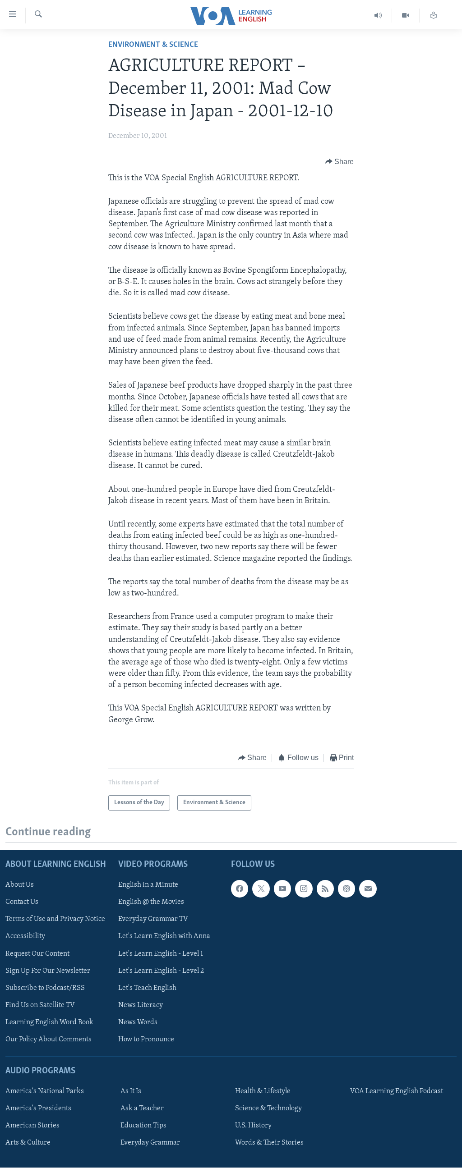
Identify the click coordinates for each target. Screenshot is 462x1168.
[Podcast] (346, 889)
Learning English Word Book (49, 1022)
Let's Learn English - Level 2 (161, 971)
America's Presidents (38, 1108)
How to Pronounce (146, 1039)
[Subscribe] (367, 889)
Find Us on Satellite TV (40, 1005)
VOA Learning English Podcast (396, 1091)
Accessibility (25, 936)
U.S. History (253, 1125)
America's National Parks (44, 1091)
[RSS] (325, 889)
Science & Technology (268, 1108)
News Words (137, 1022)
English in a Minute (148, 885)
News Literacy (140, 1005)
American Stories (32, 1125)
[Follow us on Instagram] (303, 889)
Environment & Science (153, 45)
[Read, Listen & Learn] (434, 16)
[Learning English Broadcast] (378, 16)
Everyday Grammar (150, 1143)
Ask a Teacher (142, 1108)
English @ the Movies (151, 902)
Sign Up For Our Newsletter (47, 971)
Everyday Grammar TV (153, 919)
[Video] (406, 16)
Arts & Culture (28, 1143)
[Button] (339, 162)
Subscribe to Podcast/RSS (45, 988)
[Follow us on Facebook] (239, 889)
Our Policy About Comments (48, 1039)
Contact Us (21, 902)
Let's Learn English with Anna (164, 936)
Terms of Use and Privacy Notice (55, 919)
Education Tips (143, 1125)
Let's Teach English (147, 988)
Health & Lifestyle (263, 1091)
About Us (19, 885)
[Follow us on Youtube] (282, 889)
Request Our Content (37, 953)
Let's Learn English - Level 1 (160, 953)
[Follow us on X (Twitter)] (260, 889)
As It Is (130, 1091)
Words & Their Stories (269, 1143)
